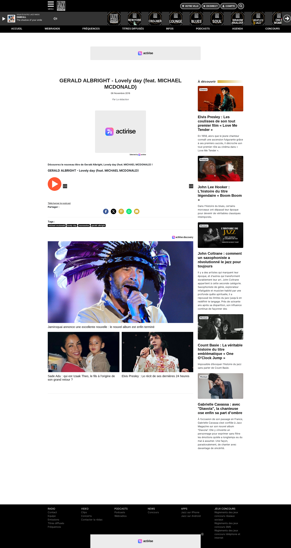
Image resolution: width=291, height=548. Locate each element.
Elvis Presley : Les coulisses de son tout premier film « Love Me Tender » (217, 123)
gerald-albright (98, 225)
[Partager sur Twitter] (112, 212)
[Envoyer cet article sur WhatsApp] (128, 212)
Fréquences (91, 28)
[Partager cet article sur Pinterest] (120, 212)
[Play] (4, 19)
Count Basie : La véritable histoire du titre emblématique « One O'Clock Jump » (220, 351)
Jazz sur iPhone (190, 512)
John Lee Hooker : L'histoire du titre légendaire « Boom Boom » (220, 193)
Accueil (16, 28)
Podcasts (203, 28)
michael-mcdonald (56, 225)
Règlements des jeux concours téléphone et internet (227, 534)
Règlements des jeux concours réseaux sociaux (226, 516)
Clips (84, 512)
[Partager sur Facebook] (105, 212)
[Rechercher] (241, 6)
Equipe (52, 515)
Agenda (237, 28)
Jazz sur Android (191, 515)
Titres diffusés (133, 28)
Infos (170, 28)
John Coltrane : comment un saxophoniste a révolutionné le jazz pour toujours (220, 259)
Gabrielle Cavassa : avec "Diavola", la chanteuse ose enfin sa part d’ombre (220, 408)
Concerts (86, 515)
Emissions (53, 519)
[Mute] (55, 18)
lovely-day (72, 225)
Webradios (52, 28)
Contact (52, 512)
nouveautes (84, 225)
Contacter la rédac (92, 519)
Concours (272, 28)
